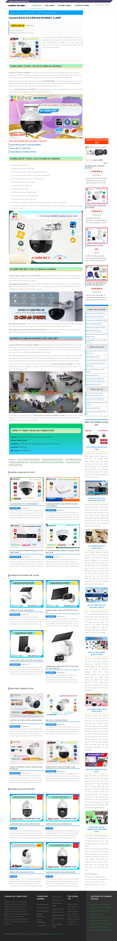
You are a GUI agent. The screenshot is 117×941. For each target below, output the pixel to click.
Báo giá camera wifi (92, 375)
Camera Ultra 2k (57, 912)
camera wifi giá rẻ (58, 915)
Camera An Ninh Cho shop (100, 927)
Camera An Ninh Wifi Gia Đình (101, 908)
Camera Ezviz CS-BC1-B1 (94, 245)
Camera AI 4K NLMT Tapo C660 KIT (22, 610)
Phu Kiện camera (64, 5)
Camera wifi (36, 5)
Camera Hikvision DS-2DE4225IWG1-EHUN (60, 872)
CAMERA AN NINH (16, 5)
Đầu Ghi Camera (96, 914)
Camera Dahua (42, 911)
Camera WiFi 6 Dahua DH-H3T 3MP (22, 872)
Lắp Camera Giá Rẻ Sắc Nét (95, 399)
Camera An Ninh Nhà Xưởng (100, 904)
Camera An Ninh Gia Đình (99, 920)
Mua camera (49, 5)
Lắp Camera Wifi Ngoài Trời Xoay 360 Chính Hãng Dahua (95, 380)
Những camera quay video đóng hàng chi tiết (96, 335)
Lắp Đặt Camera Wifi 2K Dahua (96, 360)
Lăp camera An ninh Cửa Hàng (101, 924)
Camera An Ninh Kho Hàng (100, 917)
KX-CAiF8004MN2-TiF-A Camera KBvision (24, 504)
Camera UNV (41, 925)
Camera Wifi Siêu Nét (93, 384)
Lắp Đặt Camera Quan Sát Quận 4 (29, 459)
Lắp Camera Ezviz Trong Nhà (46, 12)
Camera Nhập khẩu (57, 925)
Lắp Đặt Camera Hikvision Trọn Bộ (96, 413)
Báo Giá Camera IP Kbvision (95, 317)
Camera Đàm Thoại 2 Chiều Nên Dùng (96, 341)
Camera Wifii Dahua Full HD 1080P (95, 371)
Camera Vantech (42, 904)
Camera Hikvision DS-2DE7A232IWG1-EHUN (25, 824)
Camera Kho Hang (56, 904)
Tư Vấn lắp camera (81, 5)
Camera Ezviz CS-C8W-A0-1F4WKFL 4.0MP (35, 17)
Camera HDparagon (41, 921)
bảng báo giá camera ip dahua (96, 327)
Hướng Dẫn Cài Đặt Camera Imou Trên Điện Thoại (96, 829)
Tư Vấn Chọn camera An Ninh (101, 930)
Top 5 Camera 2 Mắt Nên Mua (95, 313)
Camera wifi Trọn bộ (58, 920)
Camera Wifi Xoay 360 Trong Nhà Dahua (95, 365)
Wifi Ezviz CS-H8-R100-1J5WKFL (57, 720)
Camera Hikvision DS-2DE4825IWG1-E (59, 824)
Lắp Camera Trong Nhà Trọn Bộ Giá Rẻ (96, 404)
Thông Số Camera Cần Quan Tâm (52, 459)
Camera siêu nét (58, 909)
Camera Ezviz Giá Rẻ (28, 12)
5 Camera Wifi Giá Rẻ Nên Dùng (96, 320)
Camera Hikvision (43, 908)
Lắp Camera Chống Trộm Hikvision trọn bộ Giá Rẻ (94, 394)
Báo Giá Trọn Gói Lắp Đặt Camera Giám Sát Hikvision (47, 462)
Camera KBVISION (40, 915)
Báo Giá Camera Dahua (93, 331)
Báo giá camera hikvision (94, 324)
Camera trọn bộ (57, 900)
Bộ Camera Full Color (93, 408)
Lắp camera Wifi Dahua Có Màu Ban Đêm (96, 352)
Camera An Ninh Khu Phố (99, 911)
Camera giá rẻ (57, 897)
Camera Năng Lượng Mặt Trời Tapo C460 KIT (26, 660)
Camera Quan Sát (15, 12)
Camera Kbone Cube (93, 357)
